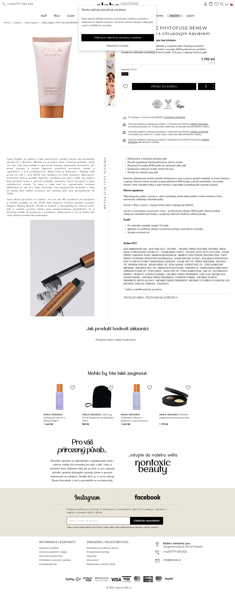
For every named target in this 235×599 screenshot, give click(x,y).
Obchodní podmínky (51, 556)
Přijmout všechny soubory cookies (117, 37)
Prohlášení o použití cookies (54, 560)
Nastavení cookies (117, 45)
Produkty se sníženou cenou (102, 548)
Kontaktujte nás (48, 564)
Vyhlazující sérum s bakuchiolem (54, 417)
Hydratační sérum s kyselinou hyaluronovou (134, 417)
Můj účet (92, 556)
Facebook (148, 497)
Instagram (87, 498)
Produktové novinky (98, 551)
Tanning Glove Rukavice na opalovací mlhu (98, 417)
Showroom (93, 560)
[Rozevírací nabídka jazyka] (231, 4)
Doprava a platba (48, 548)
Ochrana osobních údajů (53, 551)
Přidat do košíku (164, 86)
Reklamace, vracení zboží (101, 564)
